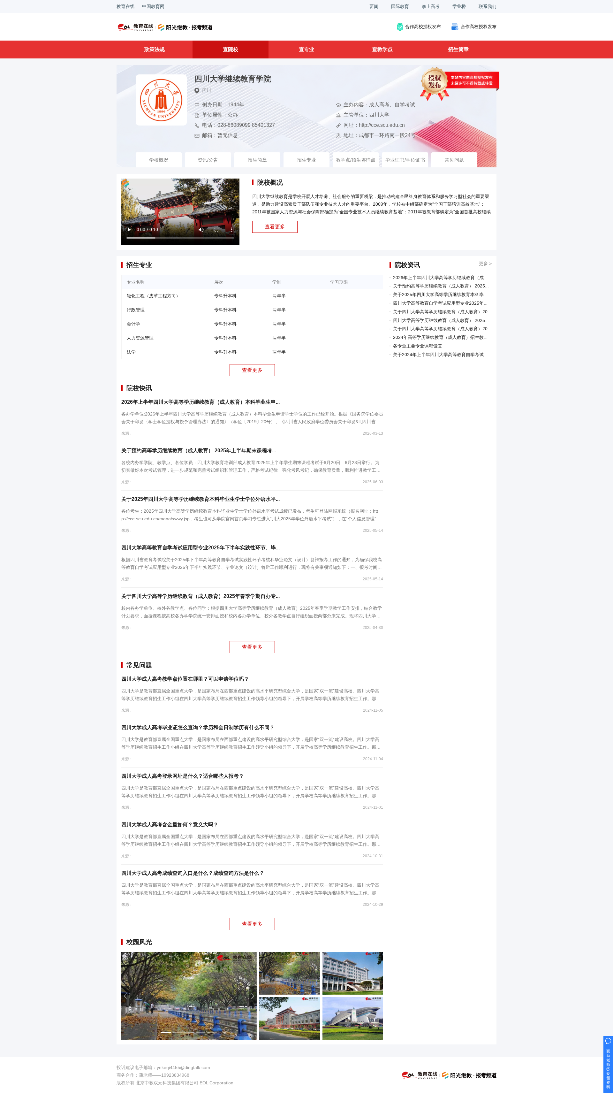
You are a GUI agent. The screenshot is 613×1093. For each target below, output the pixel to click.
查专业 (306, 49)
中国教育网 (153, 6)
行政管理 (136, 309)
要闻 (373, 6)
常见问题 (454, 160)
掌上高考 (431, 6)
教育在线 (125, 6)
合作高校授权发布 (423, 26)
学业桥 (459, 6)
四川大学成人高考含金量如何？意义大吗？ (169, 824)
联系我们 (487, 6)
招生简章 (458, 49)
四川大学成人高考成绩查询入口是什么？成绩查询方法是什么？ (192, 873)
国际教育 (400, 6)
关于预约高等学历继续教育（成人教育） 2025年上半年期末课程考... (198, 450)
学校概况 (158, 160)
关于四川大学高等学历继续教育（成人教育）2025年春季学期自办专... (200, 596)
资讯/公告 (208, 160)
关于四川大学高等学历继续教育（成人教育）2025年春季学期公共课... (462, 328)
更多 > (485, 263)
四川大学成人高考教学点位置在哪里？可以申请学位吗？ (185, 679)
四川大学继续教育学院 (232, 78)
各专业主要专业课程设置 (417, 345)
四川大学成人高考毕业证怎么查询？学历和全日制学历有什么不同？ (198, 727)
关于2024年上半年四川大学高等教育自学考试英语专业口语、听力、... (462, 354)
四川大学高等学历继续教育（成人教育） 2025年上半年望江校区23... (461, 320)
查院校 (230, 49)
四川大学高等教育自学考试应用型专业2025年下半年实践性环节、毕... (200, 547)
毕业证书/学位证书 (405, 160)
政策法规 (154, 49)
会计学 (133, 323)
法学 (131, 352)
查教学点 (382, 49)
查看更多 (275, 226)
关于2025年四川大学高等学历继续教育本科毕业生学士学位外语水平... (200, 499)
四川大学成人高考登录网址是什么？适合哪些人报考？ (182, 776)
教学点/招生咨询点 (355, 160)
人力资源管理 (140, 337)
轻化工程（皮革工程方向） (153, 295)
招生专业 (306, 160)
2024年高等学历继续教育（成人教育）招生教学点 (443, 337)
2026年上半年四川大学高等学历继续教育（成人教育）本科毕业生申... (200, 402)
